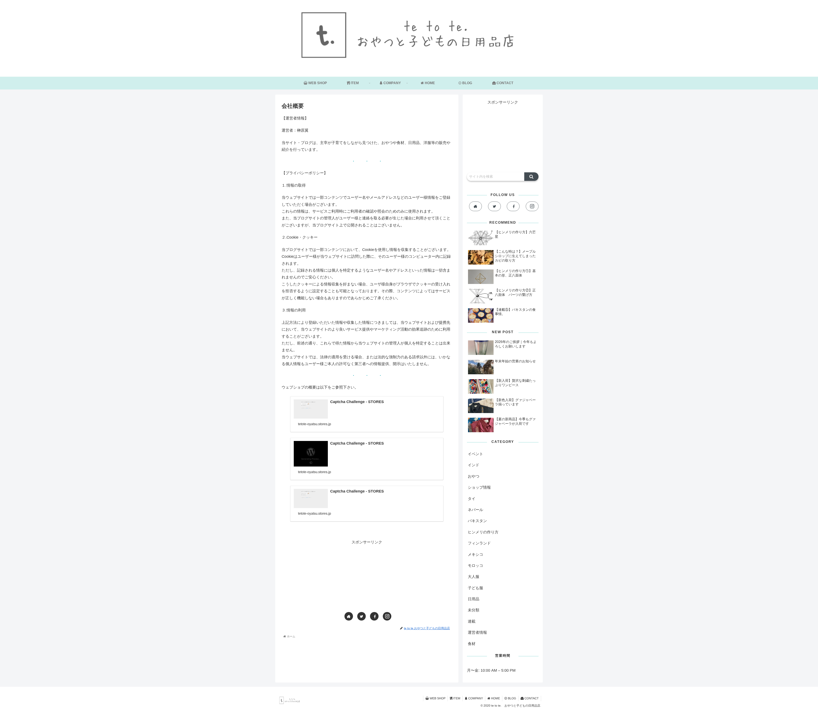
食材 (471, 644)
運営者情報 (477, 632)
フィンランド (479, 543)
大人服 (473, 577)
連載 (471, 621)
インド (473, 465)
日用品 (473, 599)
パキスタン (477, 521)
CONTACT (531, 698)
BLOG (511, 698)
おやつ (473, 476)
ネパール (475, 510)
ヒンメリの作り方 (483, 532)
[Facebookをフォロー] (374, 616)
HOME (495, 698)
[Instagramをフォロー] (387, 616)
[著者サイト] (348, 616)
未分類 (473, 610)
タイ (471, 499)
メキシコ (475, 554)
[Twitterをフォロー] (361, 616)
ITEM (456, 698)
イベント (475, 454)
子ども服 (475, 588)
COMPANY (475, 698)
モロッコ (475, 565)
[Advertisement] (367, 575)
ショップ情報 (479, 487)
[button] (531, 176)
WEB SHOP (437, 698)
